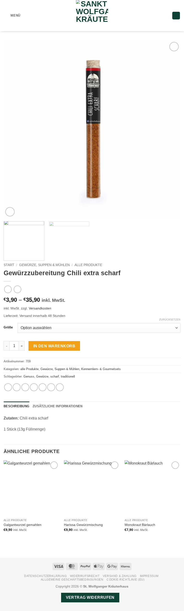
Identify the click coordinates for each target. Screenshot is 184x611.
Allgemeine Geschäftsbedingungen (72, 579)
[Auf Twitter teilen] (25, 387)
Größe (8, 327)
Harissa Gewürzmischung (83, 525)
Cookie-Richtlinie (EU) (125, 579)
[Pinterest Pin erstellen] (42, 387)
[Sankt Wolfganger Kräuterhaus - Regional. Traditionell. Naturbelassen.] (92, 15)
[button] (12, 15)
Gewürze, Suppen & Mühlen (44, 265)
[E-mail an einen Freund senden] (34, 387)
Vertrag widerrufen (90, 597)
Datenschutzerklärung (45, 576)
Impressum (149, 576)
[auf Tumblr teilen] (60, 387)
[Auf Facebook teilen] (17, 387)
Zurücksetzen (169, 319)
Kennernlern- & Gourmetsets (101, 369)
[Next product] (8, 289)
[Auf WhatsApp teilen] (8, 387)
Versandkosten (40, 308)
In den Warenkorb (54, 346)
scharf (54, 376)
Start (9, 265)
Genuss (28, 376)
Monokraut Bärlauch (140, 525)
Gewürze (42, 376)
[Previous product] (17, 289)
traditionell (68, 376)
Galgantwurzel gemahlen (22, 525)
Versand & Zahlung (120, 576)
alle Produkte (88, 265)
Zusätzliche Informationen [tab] (57, 406)
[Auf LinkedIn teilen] (51, 387)
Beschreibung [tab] (16, 406)
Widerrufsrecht (85, 576)
